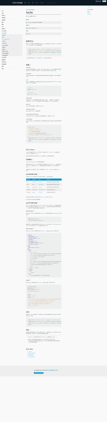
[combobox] (54, 3)
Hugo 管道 (4, 33)
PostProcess (4, 43)
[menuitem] (25, 2)
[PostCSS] (90, 7)
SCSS (36, 57)
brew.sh (40, 181)
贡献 (3, 66)
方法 (3, 26)
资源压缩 (3, 47)
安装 (3, 13)
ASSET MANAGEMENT (30, 9)
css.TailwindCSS (31, 356)
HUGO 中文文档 (17, 3)
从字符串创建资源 (5, 53)
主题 (32, 2)
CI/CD (29, 205)
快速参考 (3, 17)
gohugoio (99, 1)
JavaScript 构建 (5, 45)
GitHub (41, 2)
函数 (3, 24)
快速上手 (3, 15)
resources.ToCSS (31, 352)
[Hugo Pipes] (88, 7)
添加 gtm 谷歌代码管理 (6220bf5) (52, 370)
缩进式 (40, 57)
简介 (3, 37)
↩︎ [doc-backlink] (56, 337)
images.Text (30, 355)
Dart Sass (36, 153)
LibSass (36, 152)
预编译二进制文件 (35, 197)
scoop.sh (40, 192)
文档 (29, 2)
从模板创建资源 (5, 55)
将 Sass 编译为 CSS (5, 39)
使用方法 (89, 11)
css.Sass (30, 351)
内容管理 (3, 20)
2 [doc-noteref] (42, 206)
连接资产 (3, 49)
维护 (3, 68)
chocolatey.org (42, 189)
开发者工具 (4, 62)
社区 (36, 2)
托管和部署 (4, 64)
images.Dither (31, 354)
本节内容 (3, 35)
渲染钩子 (3, 28)
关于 (3, 11)
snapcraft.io (41, 184)
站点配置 (51, 339)
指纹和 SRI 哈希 (5, 51)
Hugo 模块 (4, 30)
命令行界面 (4, 57)
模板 (3, 22)
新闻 (25, 2)
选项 (88, 12)
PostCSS (3, 41)
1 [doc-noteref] (53, 164)
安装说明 (54, 70)
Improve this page (39, 372)
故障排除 (3, 59)
